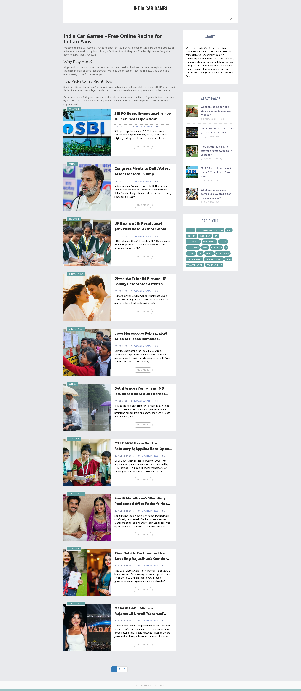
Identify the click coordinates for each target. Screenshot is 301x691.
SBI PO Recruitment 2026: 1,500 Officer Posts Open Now (216, 172)
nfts (229, 230)
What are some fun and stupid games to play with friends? (216, 111)
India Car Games (150, 8)
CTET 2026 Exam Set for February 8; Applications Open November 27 (141, 448)
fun (200, 253)
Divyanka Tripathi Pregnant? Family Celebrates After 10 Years (140, 283)
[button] (231, 18)
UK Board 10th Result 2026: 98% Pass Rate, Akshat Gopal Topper (140, 228)
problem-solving (214, 259)
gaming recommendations (210, 230)
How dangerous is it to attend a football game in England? (216, 150)
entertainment (194, 259)
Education (74, 109)
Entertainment (76, 274)
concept (191, 236)
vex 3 (205, 247)
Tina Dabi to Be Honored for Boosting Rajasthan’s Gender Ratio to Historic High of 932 (140, 558)
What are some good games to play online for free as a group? (216, 194)
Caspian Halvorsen (143, 126)
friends (190, 253)
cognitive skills (214, 265)
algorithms (193, 247)
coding (223, 242)
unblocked (216, 247)
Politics (72, 164)
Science (72, 384)
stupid (209, 253)
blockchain (205, 236)
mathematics (209, 242)
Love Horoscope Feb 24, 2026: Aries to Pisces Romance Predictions (141, 338)
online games (222, 253)
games (190, 230)
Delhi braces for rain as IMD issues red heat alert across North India (139, 393)
